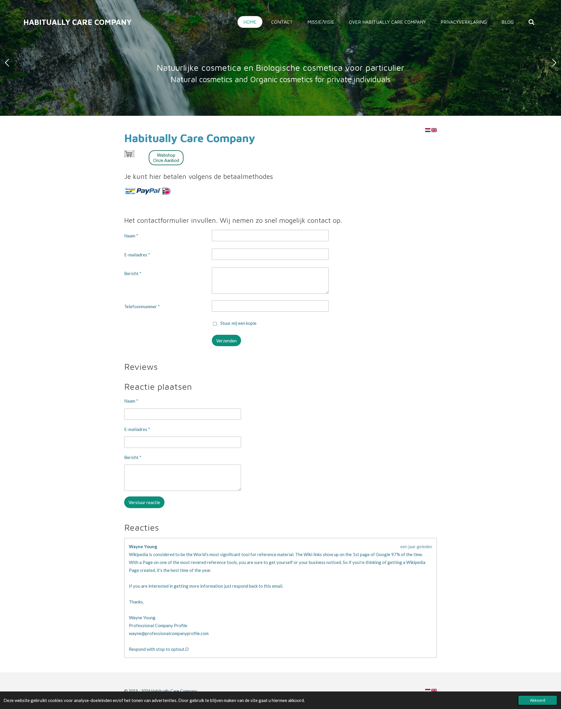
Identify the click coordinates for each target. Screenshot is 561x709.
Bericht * (132, 273)
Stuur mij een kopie (238, 323)
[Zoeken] (531, 22)
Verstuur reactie (144, 502)
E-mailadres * (137, 254)
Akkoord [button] (537, 700)
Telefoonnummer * (142, 306)
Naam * (131, 235)
